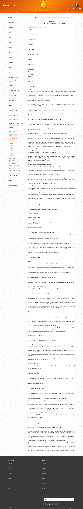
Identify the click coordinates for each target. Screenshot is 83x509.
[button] (73, 12)
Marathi (9, 478)
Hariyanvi (10, 473)
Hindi (9, 470)
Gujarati (9, 468)
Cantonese (45, 463)
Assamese (10, 463)
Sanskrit (9, 493)
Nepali (9, 507)
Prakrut (9, 483)
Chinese (44, 465)
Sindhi (9, 491)
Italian (44, 483)
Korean (9, 504)
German (44, 478)
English (44, 470)
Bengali (9, 465)
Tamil (9, 488)
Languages (10, 17)
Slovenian (45, 491)
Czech (44, 468)
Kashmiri (44, 488)
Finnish (44, 473)
